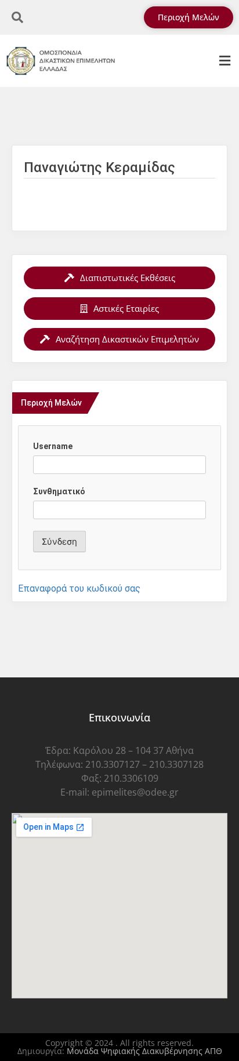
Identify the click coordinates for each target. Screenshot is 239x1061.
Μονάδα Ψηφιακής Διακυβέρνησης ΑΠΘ (144, 1050)
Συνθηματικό (59, 491)
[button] (224, 61)
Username (53, 446)
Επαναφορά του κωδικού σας (79, 588)
